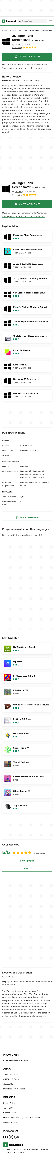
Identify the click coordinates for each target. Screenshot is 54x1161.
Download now (29, 56)
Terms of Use (9, 1108)
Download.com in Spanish (14, 1089)
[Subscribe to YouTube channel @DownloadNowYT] (16, 1137)
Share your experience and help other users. (23, 68)
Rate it (27, 868)
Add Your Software (11, 1079)
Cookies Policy (9, 1112)
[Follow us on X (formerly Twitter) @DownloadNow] (11, 1137)
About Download (10, 1074)
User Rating (17, 47)
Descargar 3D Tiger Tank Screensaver (20, 535)
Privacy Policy (9, 1103)
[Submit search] (20, 21)
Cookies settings (10, 1122)
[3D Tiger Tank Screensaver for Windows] (6, 42)
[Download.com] (9, 21)
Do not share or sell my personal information (22, 1117)
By (17, 44)
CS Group (9, 976)
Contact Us (8, 1084)
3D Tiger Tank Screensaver (28, 38)
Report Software (29, 517)
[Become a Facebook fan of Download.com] (5, 1137)
